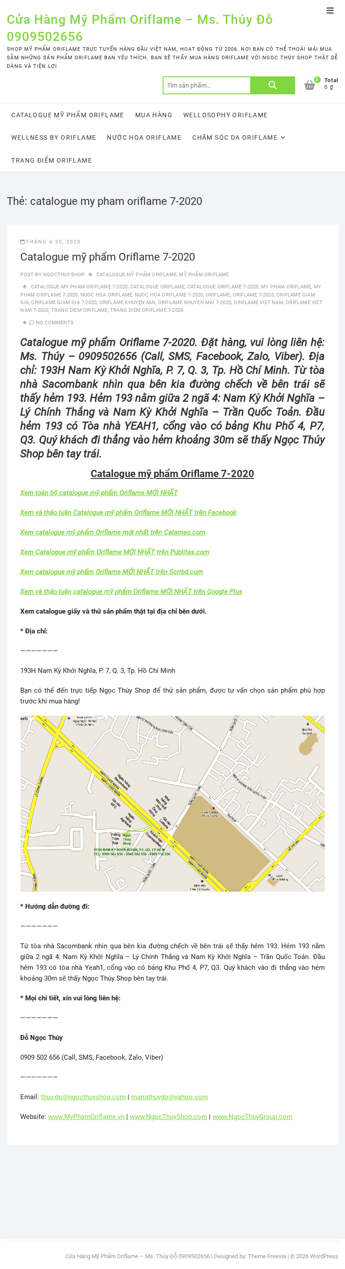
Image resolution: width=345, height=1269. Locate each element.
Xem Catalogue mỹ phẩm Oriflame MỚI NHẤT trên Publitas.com (114, 552)
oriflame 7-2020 (253, 295)
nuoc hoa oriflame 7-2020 (169, 295)
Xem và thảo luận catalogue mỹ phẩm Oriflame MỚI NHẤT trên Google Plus (131, 592)
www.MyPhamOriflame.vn (86, 1117)
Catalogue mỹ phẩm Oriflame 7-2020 (107, 257)
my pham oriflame (286, 287)
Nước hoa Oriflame (144, 137)
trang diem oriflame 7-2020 (146, 310)
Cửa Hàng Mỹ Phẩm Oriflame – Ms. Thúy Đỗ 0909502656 (140, 28)
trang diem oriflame (79, 310)
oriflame (218, 295)
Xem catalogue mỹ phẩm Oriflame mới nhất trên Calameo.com (112, 532)
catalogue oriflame (157, 287)
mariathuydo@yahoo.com (169, 1097)
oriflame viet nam (258, 302)
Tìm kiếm (272, 85)
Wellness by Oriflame (53, 137)
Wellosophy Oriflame (225, 115)
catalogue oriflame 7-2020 (223, 287)
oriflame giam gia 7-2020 (64, 302)
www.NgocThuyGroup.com (252, 1117)
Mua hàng (153, 115)
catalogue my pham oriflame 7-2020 (79, 287)
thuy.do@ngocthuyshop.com (83, 1097)
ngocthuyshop (63, 275)
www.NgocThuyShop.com (168, 1117)
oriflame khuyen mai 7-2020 (194, 302)
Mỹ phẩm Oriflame (204, 275)
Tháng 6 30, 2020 (53, 242)
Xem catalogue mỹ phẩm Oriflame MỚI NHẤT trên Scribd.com (111, 572)
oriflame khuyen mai (127, 302)
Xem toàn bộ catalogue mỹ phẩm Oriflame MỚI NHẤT (99, 493)
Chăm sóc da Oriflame (235, 137)
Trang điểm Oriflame (51, 160)
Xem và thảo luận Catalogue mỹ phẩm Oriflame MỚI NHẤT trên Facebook (128, 512)
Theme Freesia (267, 1256)
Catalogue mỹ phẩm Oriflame (67, 115)
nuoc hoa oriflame (106, 295)
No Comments (55, 323)
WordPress (324, 1256)
